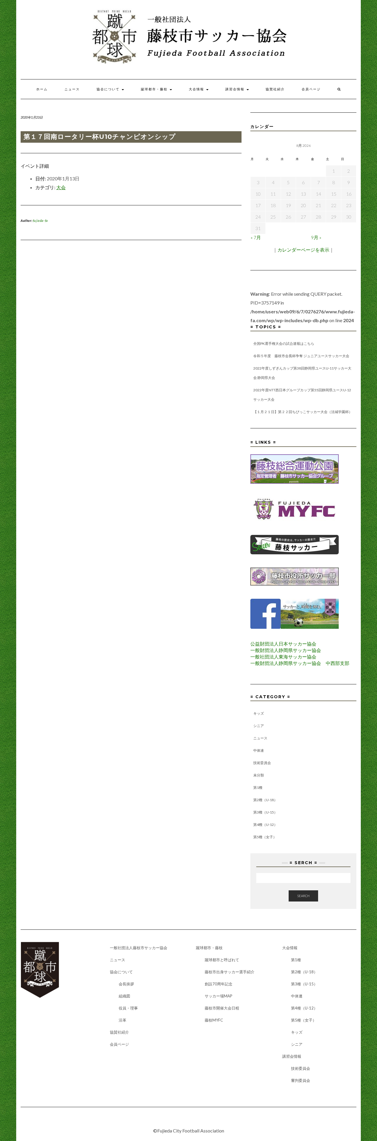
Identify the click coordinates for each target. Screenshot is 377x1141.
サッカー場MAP (218, 996)
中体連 (258, 750)
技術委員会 (262, 763)
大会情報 (197, 89)
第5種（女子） (265, 837)
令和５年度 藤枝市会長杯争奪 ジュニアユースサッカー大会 (301, 356)
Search (303, 896)
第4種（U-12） (265, 824)
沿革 (122, 1020)
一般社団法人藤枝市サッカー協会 (138, 947)
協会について (109, 89)
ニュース (72, 89)
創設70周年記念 (218, 984)
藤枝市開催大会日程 (222, 1008)
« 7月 (256, 237)
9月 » (316, 237)
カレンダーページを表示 (303, 249)
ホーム (42, 89)
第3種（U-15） (265, 812)
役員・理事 (128, 1008)
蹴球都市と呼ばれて (222, 959)
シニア (258, 725)
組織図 (124, 996)
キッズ (258, 713)
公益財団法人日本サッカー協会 (283, 643)
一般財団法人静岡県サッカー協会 (285, 650)
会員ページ (311, 89)
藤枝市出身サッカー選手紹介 (229, 971)
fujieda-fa (40, 220)
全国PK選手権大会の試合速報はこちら (283, 343)
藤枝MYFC (214, 1020)
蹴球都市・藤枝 (155, 89)
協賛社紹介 (275, 89)
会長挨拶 (126, 984)
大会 (61, 187)
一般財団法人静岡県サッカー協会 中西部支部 (299, 663)
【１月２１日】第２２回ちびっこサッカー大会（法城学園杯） (302, 412)
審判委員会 (300, 1080)
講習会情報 (235, 89)
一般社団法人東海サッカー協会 (283, 656)
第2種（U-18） (265, 800)
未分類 (258, 775)
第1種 (257, 787)
